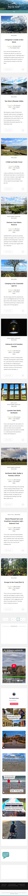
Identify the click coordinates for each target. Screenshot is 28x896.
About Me (4, 884)
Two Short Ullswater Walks (14, 101)
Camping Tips (21, 884)
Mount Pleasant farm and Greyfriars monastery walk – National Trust (14, 521)
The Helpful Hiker (15, 48)
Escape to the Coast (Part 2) (14, 582)
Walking (14, 35)
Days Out (14, 403)
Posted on (14, 46)
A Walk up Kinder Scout (14, 162)
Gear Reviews (12, 884)
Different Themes (14, 893)
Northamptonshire (13, 216)
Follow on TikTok (14, 703)
